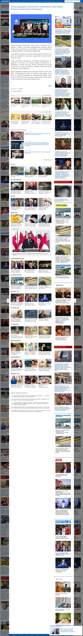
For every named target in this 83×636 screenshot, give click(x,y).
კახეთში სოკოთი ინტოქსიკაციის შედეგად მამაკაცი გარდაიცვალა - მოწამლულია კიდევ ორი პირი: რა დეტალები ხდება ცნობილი (63, 32)
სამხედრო (40, 1)
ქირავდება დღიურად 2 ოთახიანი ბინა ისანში (47, 106)
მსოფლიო (35, 1)
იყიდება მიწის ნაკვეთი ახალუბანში (36, 105)
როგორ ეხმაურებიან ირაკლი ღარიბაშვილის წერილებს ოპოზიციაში (61, 475)
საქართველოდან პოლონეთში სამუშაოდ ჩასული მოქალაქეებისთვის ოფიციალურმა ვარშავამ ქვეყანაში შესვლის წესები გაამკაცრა (63, 493)
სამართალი (29, 1)
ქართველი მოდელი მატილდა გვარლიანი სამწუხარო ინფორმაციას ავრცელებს (61, 338)
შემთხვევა (50, 1)
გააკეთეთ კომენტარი (16, 91)
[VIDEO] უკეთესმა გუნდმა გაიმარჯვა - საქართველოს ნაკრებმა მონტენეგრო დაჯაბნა (62, 537)
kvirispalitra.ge (16, 275)
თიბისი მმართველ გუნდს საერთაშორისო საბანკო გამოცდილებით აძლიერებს (67, 630)
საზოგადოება (24, 1)
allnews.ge (15, 324)
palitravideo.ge (16, 179)
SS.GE (12, 95)
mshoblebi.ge (15, 357)
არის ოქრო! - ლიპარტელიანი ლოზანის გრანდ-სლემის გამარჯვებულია (61, 570)
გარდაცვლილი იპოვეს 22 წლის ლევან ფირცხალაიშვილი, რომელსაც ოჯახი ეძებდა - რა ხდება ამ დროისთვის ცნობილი (31, 400)
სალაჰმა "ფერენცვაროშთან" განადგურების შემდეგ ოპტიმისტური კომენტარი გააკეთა (63, 554)
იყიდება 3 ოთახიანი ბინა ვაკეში (15, 105)
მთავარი (13, 1)
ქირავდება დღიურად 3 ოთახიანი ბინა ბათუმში (26, 106)
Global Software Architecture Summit (41, 45)
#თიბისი (21, 88)
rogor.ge (14, 212)
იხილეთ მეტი (46, 159)
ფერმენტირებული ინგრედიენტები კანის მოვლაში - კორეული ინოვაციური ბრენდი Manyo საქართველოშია (15, 122)
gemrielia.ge (15, 373)
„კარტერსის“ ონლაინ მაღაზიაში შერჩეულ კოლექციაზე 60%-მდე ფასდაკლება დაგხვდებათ (37, 134)
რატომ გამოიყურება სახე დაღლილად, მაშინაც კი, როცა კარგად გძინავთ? (62, 200)
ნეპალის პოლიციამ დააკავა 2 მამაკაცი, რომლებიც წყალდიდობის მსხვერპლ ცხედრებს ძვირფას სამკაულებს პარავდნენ (63, 409)
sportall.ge (15, 291)
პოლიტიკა (18, 1)
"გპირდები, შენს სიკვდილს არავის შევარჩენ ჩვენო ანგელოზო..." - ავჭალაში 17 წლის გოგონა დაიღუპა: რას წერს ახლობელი (32, 396)
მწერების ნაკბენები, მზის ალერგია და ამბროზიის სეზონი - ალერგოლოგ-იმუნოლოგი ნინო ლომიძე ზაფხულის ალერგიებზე (46, 122)
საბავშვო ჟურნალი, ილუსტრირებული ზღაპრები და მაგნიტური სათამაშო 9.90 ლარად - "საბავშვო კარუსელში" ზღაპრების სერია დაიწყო (26, 122)
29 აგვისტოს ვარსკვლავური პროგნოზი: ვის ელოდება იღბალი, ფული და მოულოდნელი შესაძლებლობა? (63, 134)
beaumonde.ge (16, 340)
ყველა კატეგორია (56, 1)
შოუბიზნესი (44, 1)
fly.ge (13, 164)
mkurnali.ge (15, 308)
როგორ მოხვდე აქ (47, 95)
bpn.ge (13, 196)
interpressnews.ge (17, 258)
